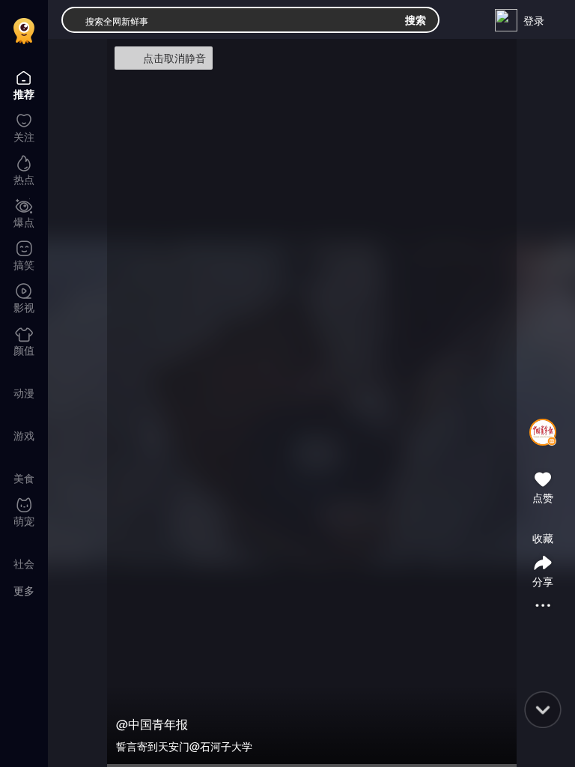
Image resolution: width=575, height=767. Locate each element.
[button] (542, 452)
